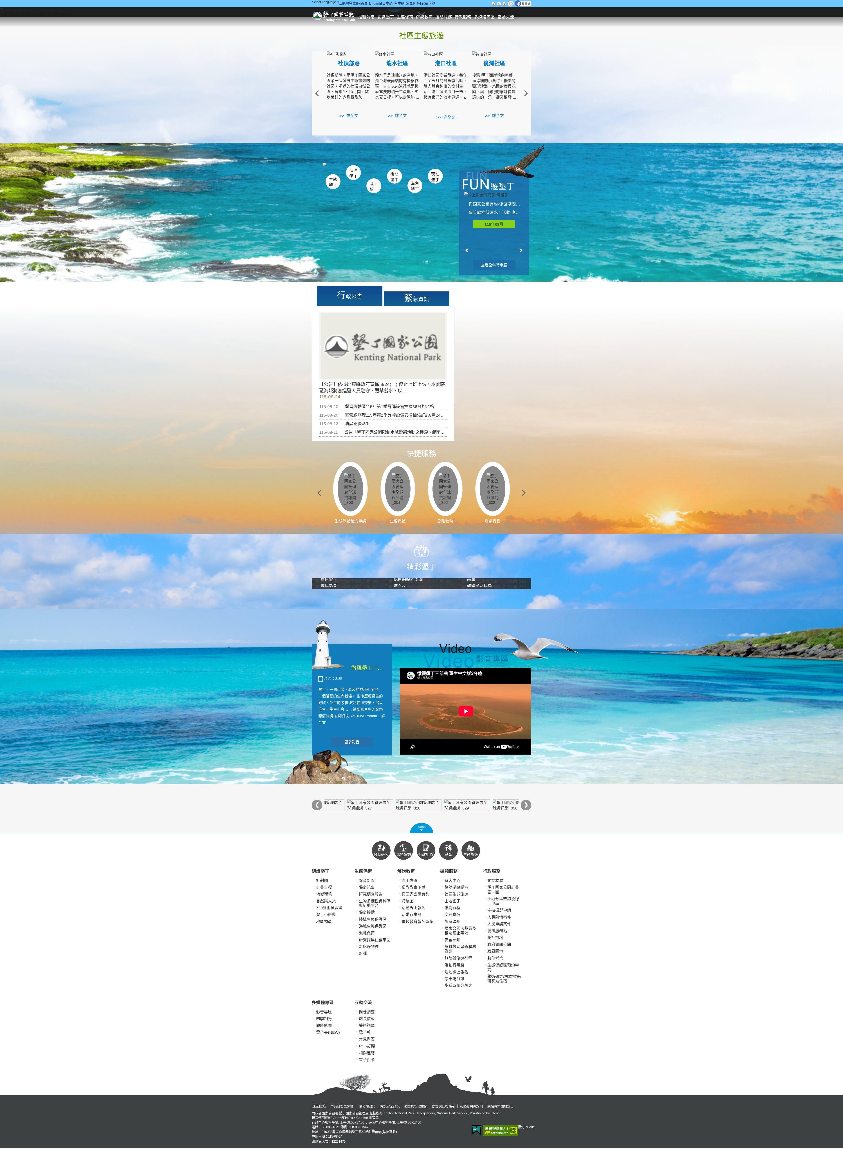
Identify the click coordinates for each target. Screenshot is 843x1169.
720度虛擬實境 (329, 908)
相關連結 (367, 1053)
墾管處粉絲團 (523, 3)
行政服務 (463, 17)
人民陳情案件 (499, 917)
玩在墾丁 (435, 177)
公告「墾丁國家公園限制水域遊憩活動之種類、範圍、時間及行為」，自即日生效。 (420, 432)
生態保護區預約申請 (503, 967)
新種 (363, 953)
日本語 (387, 3)
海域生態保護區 (373, 926)
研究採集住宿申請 (375, 940)
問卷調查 (367, 1012)
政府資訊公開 (499, 944)
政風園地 (495, 951)
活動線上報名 (413, 908)
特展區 (408, 901)
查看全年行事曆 (494, 265)
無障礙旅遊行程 (458, 958)
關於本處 (495, 880)
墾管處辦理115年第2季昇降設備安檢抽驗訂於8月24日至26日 (401, 415)
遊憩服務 (443, 17)
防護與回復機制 (443, 1106)
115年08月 (494, 224)
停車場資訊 (454, 979)
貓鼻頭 (367, 170)
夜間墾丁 (394, 177)
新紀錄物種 (369, 947)
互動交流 (505, 17)
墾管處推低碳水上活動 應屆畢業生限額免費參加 (496, 212)
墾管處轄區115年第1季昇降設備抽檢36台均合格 (389, 406)
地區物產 (324, 922)
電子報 (365, 1032)
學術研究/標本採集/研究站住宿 (504, 978)
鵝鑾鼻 (406, 171)
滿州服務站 (497, 931)
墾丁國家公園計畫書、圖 (503, 889)
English (375, 3)
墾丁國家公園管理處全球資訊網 (334, 16)
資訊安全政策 (390, 1106)
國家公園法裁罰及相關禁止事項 (460, 930)
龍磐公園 (427, 170)
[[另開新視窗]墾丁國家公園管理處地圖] (376, 1132)
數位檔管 (495, 958)
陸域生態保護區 (373, 919)
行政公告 (349, 295)
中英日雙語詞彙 (341, 1106)
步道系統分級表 (458, 985)
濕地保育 (367, 933)
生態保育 (405, 17)
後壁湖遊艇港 (456, 887)
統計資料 (495, 938)
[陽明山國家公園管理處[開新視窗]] (397, 805)
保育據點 (367, 912)
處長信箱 (428, 3)
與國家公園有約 (415, 894)
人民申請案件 (499, 924)
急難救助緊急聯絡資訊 (460, 949)
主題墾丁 (452, 901)
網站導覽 (349, 3)
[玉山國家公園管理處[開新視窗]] (446, 805)
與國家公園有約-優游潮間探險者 (496, 204)
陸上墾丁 (374, 186)
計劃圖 (322, 880)
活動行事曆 (412, 914)
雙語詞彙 (367, 1025)
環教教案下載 (413, 887)
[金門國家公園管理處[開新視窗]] (494, 805)
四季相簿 (324, 1019)
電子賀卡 (367, 1060)
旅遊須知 (452, 922)
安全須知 (452, 940)
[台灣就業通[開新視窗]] (349, 805)
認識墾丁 (385, 17)
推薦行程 (452, 908)
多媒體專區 (484, 17)
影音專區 (324, 1012)
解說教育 (424, 17)
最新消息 (366, 17)
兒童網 (399, 3)
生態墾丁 (333, 182)
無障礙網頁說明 (471, 1106)
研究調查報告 (371, 894)
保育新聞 (367, 880)
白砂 (344, 170)
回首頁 (362, 3)
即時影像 (324, 1025)
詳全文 (352, 116)
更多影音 (351, 742)
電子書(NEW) (328, 1032)
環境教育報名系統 (417, 922)
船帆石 (393, 170)
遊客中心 (452, 880)
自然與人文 (326, 901)
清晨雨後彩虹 (357, 423)
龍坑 (423, 171)
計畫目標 (324, 887)
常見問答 (413, 3)
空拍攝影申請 (499, 910)
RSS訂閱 (367, 1046)
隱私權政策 (366, 1106)
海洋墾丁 (353, 173)
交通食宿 (452, 914)
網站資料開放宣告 (500, 1106)
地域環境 (324, 894)
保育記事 (367, 887)
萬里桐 (335, 168)
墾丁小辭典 (326, 914)
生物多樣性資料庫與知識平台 (375, 903)
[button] (421, 828)
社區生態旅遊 (456, 894)
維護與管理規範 (415, 1106)
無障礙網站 (500, 1130)
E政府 (476, 1130)
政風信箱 (319, 1106)
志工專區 (410, 880)
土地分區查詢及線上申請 (503, 901)
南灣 (377, 169)
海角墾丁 (415, 186)
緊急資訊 (416, 298)
